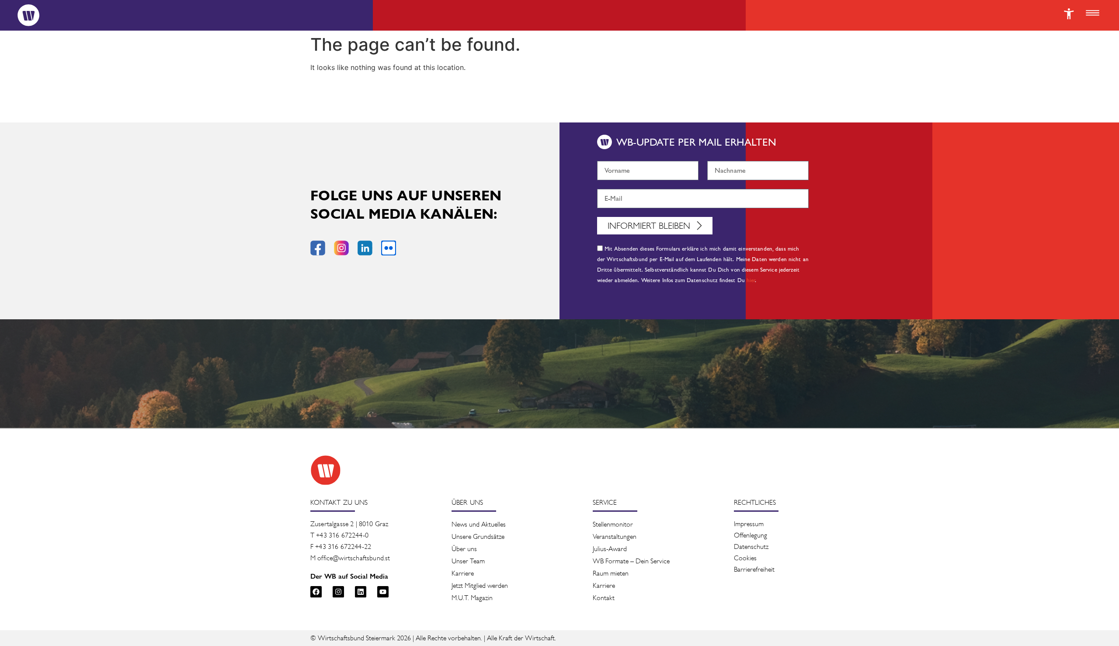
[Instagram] (338, 591)
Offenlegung (750, 535)
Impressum (749, 523)
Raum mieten (611, 573)
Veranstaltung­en (614, 536)
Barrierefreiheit (754, 569)
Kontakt (604, 597)
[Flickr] (388, 248)
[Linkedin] (360, 591)
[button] (1092, 13)
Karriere (463, 573)
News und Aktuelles (479, 524)
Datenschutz (751, 546)
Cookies (745, 557)
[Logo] (28, 15)
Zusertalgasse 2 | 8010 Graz (349, 523)
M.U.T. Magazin (472, 597)
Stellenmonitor (613, 524)
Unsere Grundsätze (478, 536)
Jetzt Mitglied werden (480, 585)
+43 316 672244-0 (342, 535)
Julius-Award (610, 548)
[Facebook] (316, 591)
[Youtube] (383, 591)
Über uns (464, 548)
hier (751, 280)
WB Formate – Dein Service (631, 561)
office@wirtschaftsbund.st (353, 557)
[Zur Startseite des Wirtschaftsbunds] (325, 470)
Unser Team (468, 561)
